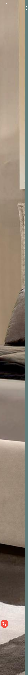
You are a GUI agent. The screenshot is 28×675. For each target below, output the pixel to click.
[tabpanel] (12, 337)
